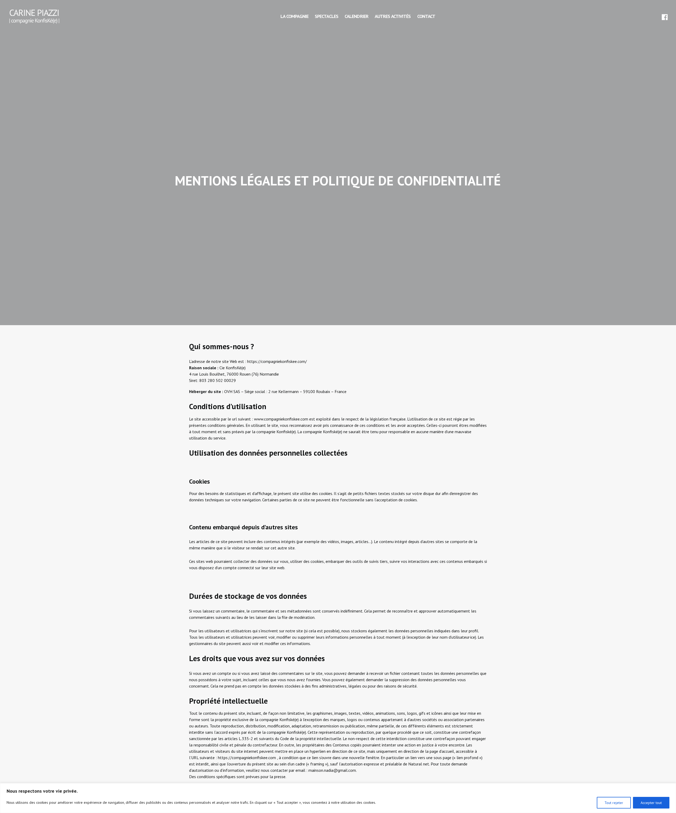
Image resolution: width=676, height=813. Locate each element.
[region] (338, 798)
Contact (426, 16)
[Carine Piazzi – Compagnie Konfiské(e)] (34, 16)
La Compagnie (294, 16)
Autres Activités (393, 16)
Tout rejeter (613, 802)
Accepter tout (651, 802)
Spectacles (326, 16)
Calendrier (356, 16)
